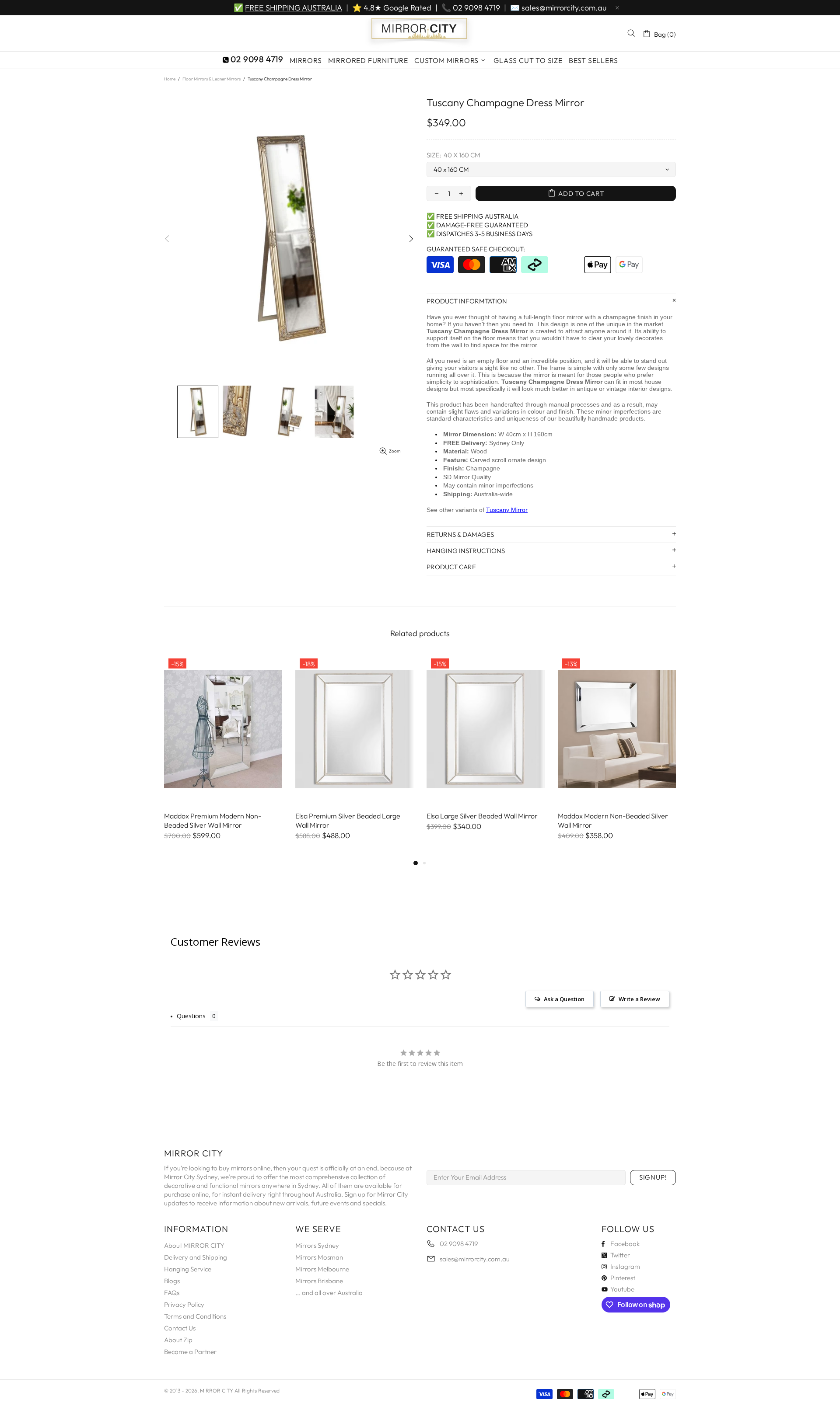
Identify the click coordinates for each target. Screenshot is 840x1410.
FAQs (171, 1292)
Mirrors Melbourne (322, 1269)
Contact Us (180, 1328)
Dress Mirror (509, 330)
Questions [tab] (191, 1016)
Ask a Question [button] (564, 999)
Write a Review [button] (639, 999)
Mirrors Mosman (319, 1257)
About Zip (178, 1340)
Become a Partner (190, 1351)
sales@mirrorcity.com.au (564, 8)
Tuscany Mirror (507, 509)
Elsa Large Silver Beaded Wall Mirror (482, 815)
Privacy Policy (184, 1304)
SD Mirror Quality (467, 476)
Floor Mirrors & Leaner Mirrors (211, 79)
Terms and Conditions (195, 1316)
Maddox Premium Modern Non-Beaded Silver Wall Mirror (212, 820)
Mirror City (420, 33)
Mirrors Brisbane (319, 1281)
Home (169, 79)
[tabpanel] (223, 756)
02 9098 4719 (476, 8)
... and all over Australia (329, 1292)
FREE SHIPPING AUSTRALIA (293, 8)
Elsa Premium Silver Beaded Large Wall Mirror (347, 820)
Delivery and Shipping (195, 1257)
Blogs (172, 1281)
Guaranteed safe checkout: (476, 249)
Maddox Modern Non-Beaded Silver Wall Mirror (613, 820)
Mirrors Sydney (317, 1245)
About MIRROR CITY (194, 1245)
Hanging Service (187, 1269)
